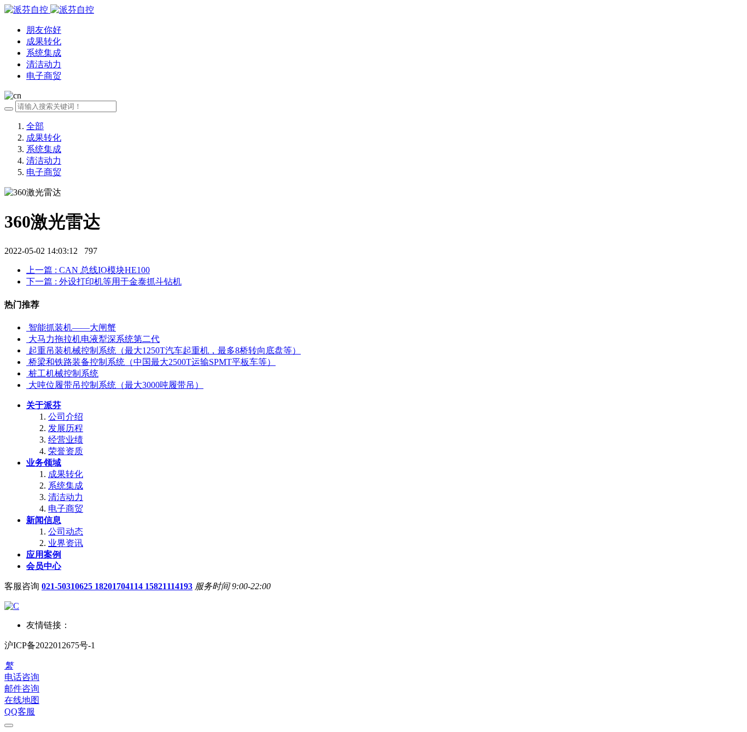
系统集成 (43, 149)
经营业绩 (65, 439)
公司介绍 (65, 416)
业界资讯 (65, 543)
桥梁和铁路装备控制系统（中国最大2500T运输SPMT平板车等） (152, 362)
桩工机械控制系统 (63, 373)
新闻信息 (43, 520)
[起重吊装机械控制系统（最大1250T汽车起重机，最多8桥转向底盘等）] (27, 350)
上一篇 (88, 270)
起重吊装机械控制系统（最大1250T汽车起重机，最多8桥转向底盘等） (164, 350)
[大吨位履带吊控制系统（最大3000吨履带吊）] (27, 385)
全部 (35, 126)
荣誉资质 (65, 451)
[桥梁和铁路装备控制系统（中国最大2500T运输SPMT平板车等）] (27, 362)
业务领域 (43, 462)
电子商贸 (43, 172)
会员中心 (43, 566)
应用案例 (43, 554)
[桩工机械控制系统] (27, 373)
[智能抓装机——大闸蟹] (27, 327)
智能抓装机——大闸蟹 (72, 327)
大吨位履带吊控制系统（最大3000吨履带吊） (115, 385)
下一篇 (104, 281)
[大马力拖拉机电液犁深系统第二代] (27, 339)
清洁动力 (43, 160)
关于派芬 (43, 405)
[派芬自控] (49, 9)
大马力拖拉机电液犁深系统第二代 (94, 339)
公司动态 (65, 531)
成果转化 (43, 137)
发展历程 (65, 428)
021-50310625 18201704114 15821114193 (117, 586)
